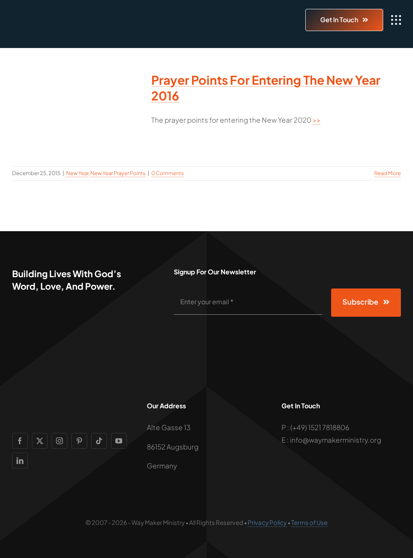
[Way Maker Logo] (58, 14)
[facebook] (20, 441)
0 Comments (167, 173)
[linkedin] (20, 460)
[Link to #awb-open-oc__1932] (396, 20)
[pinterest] (79, 441)
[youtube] (119, 441)
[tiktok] (99, 441)
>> (317, 119)
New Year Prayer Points (118, 173)
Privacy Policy (267, 522)
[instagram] (59, 441)
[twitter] (40, 441)
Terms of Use (309, 522)
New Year (77, 173)
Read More (387, 173)
